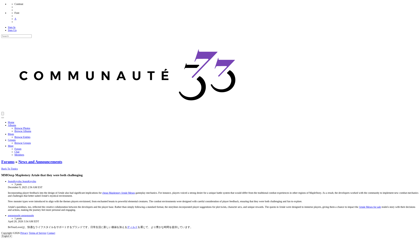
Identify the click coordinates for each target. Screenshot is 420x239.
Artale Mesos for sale (370, 207)
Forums (7, 162)
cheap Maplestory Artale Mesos (118, 192)
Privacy (24, 233)
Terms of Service (37, 233)
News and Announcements (40, 162)
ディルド (132, 227)
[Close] (2, 117)
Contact (51, 233)
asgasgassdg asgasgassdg (21, 215)
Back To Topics (9, 168)
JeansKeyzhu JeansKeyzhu (22, 181)
